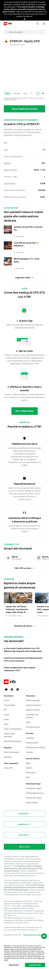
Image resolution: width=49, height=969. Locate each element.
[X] (17, 689)
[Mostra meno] (25, 19)
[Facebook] (12, 689)
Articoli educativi (33, 700)
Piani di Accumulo (11, 752)
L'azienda (30, 738)
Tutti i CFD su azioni (23, 568)
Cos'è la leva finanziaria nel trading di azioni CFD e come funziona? (23, 659)
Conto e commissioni (13, 729)
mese (25, 93)
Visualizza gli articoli (23, 626)
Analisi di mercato (33, 705)
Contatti (29, 752)
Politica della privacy (35, 793)
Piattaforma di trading (35, 747)
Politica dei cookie (34, 797)
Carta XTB (8, 768)
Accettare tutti (35, 965)
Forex (6, 719)
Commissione (9, 183)
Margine (7, 163)
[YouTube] (6, 689)
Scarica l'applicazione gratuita (24, 109)
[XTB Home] (7, 23)
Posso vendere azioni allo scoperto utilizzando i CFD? (19, 669)
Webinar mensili (33, 710)
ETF (5, 710)
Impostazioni (14, 965)
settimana (16, 93)
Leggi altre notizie (23, 277)
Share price (31, 772)
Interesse (7, 757)
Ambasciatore (32, 742)
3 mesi (32, 93)
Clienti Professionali (12, 741)
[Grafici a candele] (42, 93)
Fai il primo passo (25, 411)
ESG (27, 777)
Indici (6, 724)
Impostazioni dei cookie (32, 935)
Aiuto (28, 722)
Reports (29, 768)
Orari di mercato (10, 170)
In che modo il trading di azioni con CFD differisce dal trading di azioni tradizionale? (23, 649)
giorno (7, 93)
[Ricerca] (37, 23)
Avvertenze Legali (33, 788)
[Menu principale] (44, 23)
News (28, 763)
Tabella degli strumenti (9, 735)
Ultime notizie (32, 802)
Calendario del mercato (32, 716)
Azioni (6, 700)
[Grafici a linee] (38, 93)
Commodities (9, 705)
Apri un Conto (24, 847)
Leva (6, 149)
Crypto (6, 714)
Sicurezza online (33, 727)
